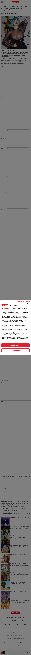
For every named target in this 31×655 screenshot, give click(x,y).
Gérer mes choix (15, 350)
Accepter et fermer (15, 345)
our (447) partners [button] (8, 308)
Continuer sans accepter (23, 301)
